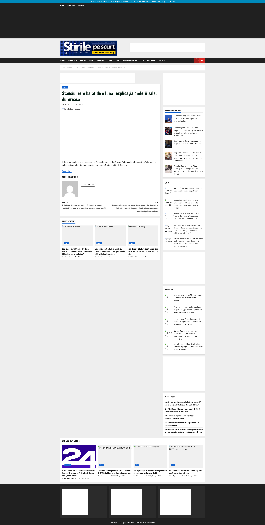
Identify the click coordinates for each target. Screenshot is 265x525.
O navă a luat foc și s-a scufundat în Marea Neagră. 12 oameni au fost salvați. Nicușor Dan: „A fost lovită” (183, 403)
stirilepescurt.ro (68, 478)
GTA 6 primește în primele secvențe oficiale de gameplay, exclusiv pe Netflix (180, 417)
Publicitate (151, 60)
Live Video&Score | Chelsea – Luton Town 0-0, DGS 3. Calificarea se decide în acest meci (182, 410)
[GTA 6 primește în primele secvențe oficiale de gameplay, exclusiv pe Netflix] (150, 456)
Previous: (84, 205)
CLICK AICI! (172, 2)
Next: (135, 207)
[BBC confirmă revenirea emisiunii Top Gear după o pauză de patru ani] (186, 456)
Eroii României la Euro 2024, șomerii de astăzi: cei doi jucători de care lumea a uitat (143, 251)
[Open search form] (191, 60)
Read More (67, 171)
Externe (110, 60)
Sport (118, 60)
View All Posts (88, 184)
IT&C (137, 465)
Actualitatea (72, 60)
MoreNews (140, 522)
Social (91, 60)
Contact (162, 60)
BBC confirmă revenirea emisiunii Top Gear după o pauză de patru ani (185, 471)
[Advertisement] (132, 22)
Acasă (62, 60)
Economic (100, 60)
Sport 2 (65, 87)
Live (202, 60)
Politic (83, 60)
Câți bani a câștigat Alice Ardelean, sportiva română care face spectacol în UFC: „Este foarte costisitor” (77, 251)
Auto (142, 60)
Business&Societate (130, 60)
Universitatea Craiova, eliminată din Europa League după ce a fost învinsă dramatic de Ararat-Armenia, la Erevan (184, 430)
